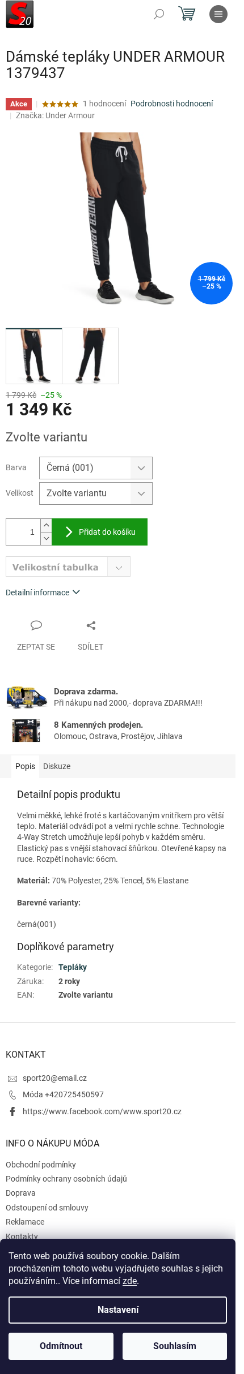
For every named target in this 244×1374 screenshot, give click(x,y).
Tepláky (72, 967)
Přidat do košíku (107, 531)
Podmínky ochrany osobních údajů (66, 1178)
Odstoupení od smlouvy (47, 1207)
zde (130, 1281)
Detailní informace (37, 592)
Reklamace (25, 1221)
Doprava (21, 1192)
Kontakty (22, 1236)
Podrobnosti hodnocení (172, 103)
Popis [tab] (25, 766)
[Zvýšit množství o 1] (46, 525)
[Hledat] (159, 14)
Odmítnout (61, 1346)
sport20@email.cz (55, 1078)
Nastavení (118, 1309)
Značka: (55, 115)
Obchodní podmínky (41, 1164)
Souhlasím (174, 1346)
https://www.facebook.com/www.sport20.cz (102, 1111)
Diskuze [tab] (56, 766)
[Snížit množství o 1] (46, 538)
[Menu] (218, 14)
